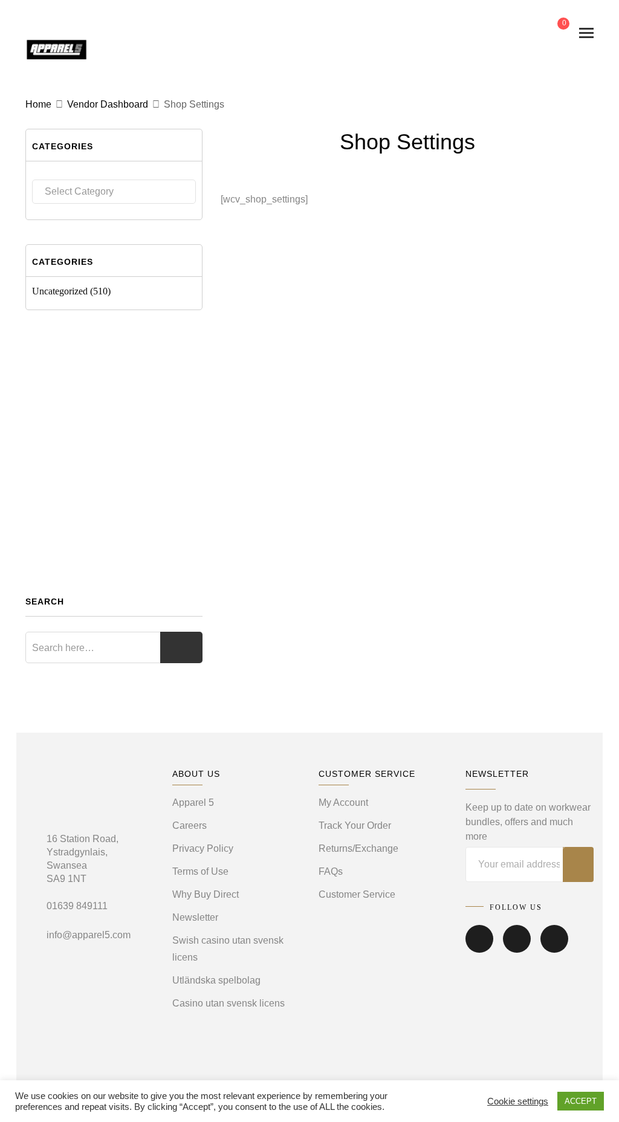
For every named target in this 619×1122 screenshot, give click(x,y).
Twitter (517, 947)
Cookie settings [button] (517, 1101)
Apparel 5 (193, 802)
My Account (343, 802)
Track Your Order (355, 825)
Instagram (554, 947)
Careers (189, 825)
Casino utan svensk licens (228, 1003)
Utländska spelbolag (216, 980)
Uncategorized (60, 291)
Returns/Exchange (358, 848)
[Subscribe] (578, 864)
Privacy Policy (202, 848)
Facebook (479, 947)
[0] (553, 33)
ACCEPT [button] (581, 1101)
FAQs (331, 871)
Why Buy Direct (205, 894)
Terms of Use (200, 871)
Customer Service (357, 894)
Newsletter (195, 917)
